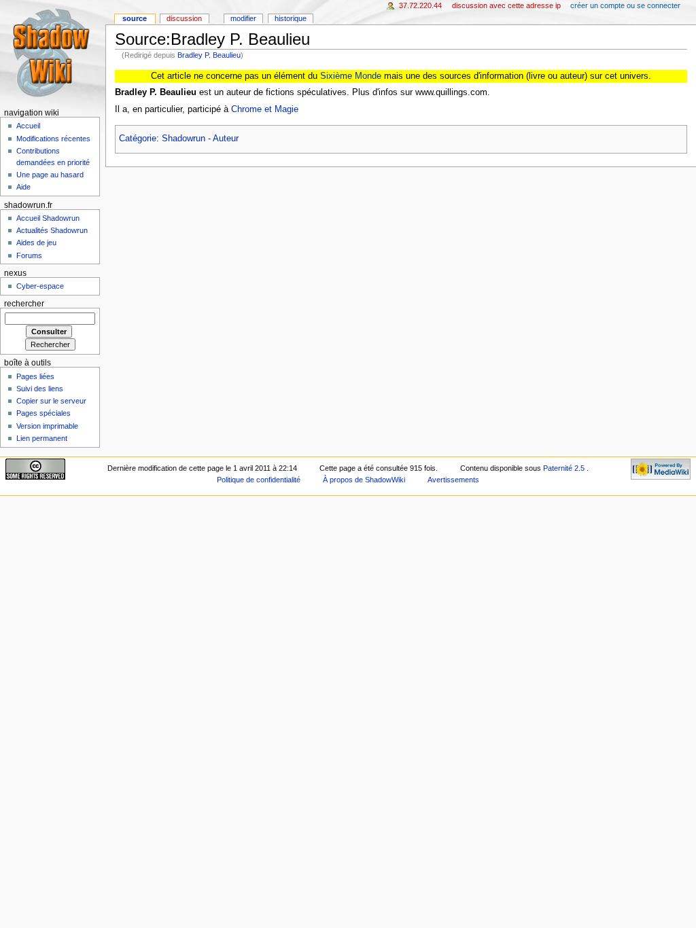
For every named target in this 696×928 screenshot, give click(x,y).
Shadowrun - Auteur (200, 138)
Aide (23, 187)
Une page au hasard (50, 175)
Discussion (184, 18)
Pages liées (35, 376)
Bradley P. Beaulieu (209, 55)
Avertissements (453, 480)
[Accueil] (52, 52)
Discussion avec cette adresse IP (506, 5)
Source (134, 18)
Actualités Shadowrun (52, 230)
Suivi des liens (39, 389)
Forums (29, 255)
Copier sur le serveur (51, 401)
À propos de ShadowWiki (364, 480)
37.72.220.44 (420, 5)
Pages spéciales (43, 413)
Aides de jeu (36, 242)
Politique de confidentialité (258, 480)
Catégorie (137, 138)
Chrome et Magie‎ (264, 109)
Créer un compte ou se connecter (625, 5)
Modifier (243, 18)
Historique (291, 18)
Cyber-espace (40, 286)
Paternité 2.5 (565, 468)
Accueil (28, 126)
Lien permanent (41, 438)
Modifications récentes (53, 139)
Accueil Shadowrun (48, 218)
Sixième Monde (350, 76)
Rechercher (24, 304)
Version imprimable (47, 426)
